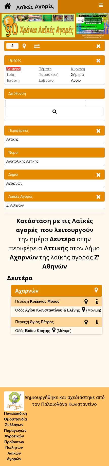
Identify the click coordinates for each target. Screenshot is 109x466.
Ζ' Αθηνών (15, 205)
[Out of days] (37, 46)
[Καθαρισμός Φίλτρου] (98, 60)
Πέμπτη (45, 69)
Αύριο (76, 80)
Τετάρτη (13, 80)
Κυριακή (78, 69)
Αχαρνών (14, 183)
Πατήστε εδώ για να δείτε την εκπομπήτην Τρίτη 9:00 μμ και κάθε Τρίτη (93, 36)
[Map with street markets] (24, 46)
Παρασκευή (48, 74)
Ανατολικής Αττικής (22, 161)
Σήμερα (77, 74)
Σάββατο (46, 80)
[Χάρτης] (96, 290)
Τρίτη (10, 74)
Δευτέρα (13, 69)
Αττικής (12, 139)
